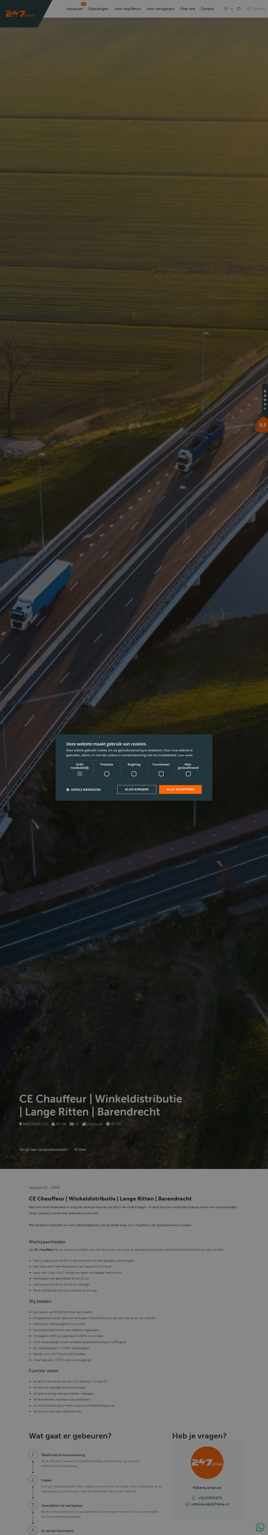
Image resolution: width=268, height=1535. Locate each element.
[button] (83, 789)
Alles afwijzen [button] (137, 789)
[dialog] (134, 767)
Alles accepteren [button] (180, 789)
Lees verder (185, 755)
